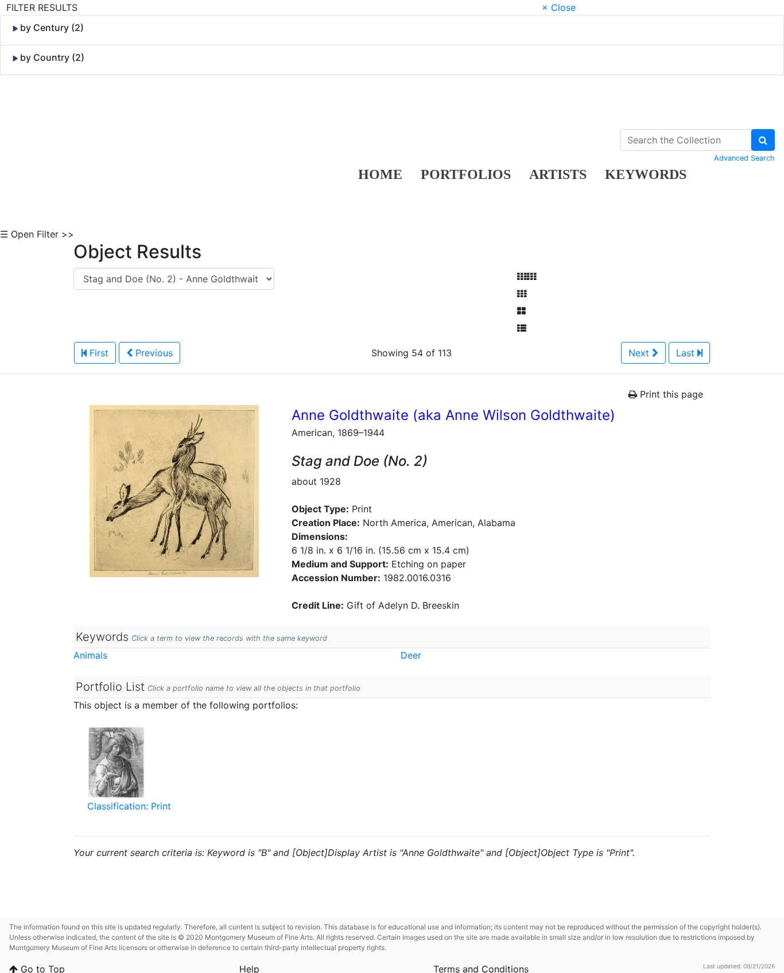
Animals (90, 655)
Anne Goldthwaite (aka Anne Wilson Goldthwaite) (453, 415)
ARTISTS (558, 174)
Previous (153, 353)
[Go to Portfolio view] (521, 311)
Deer (411, 655)
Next (640, 353)
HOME (380, 174)
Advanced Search (744, 158)
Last (686, 353)
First (97, 353)
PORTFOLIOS (466, 174)
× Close (559, 7)
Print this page (670, 394)
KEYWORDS (645, 174)
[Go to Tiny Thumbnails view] (527, 276)
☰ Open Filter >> (37, 234)
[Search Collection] (763, 140)
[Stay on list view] (522, 328)
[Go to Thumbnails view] (522, 293)
